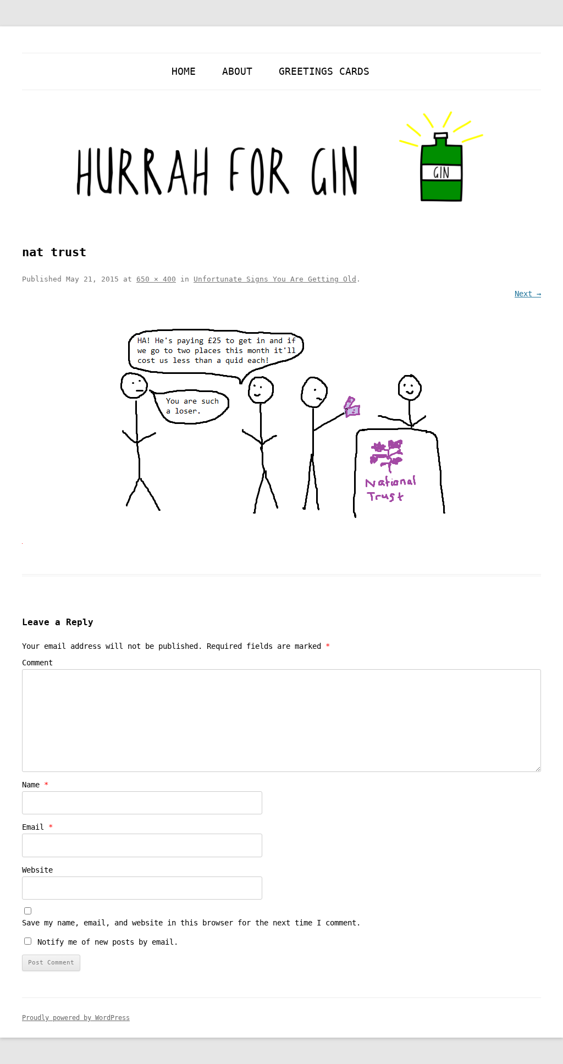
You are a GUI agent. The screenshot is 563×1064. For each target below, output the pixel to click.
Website (37, 869)
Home (184, 71)
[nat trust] (281, 424)
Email (37, 827)
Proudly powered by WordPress (76, 1018)
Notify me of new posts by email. (107, 942)
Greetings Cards (324, 71)
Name (35, 784)
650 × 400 (156, 279)
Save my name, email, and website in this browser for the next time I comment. (191, 922)
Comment (37, 662)
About (237, 71)
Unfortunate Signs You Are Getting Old (275, 279)
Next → (528, 293)
